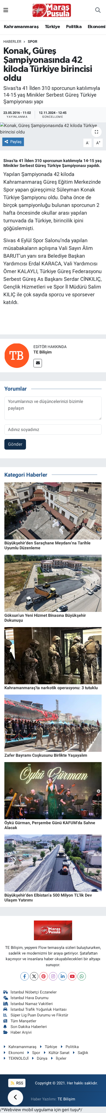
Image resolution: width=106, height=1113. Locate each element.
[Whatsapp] (81, 976)
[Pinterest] (43, 976)
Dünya (42, 1058)
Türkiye (52, 26)
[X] (34, 976)
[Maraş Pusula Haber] (51, 10)
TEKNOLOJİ (18, 1058)
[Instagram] (53, 976)
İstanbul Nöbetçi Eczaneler (34, 992)
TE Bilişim (42, 352)
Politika (74, 26)
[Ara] (98, 10)
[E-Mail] (37, 363)
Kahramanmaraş (21, 26)
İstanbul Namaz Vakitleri (32, 1003)
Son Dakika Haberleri (29, 1026)
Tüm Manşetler (23, 1021)
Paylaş (16, 141)
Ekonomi (96, 26)
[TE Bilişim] (16, 355)
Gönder (15, 444)
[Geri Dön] (15, 1097)
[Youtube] (72, 976)
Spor (32, 41)
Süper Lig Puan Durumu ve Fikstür (39, 1015)
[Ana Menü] (5, 10)
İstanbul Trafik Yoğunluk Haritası (39, 1009)
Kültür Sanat (59, 1052)
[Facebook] (24, 976)
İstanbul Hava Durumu (29, 998)
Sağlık (83, 1052)
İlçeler (61, 1058)
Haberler (12, 41)
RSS (19, 1083)
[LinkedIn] (62, 976)
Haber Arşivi (21, 1032)
